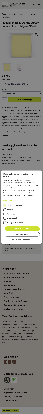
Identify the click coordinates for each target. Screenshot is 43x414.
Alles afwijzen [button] (22, 234)
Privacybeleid (8, 200)
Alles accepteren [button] (22, 229)
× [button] (38, 173)
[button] (21, 239)
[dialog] (21, 207)
